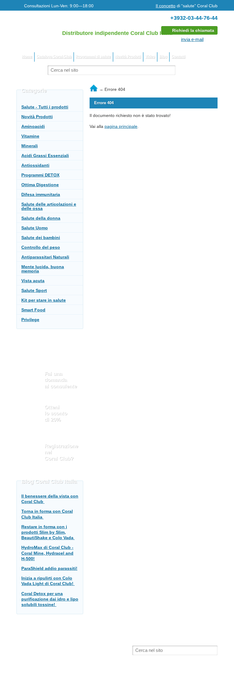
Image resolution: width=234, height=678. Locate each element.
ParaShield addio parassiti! (49, 568)
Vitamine (30, 136)
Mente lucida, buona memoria (42, 268)
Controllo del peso (40, 247)
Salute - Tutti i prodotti (44, 106)
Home (27, 56)
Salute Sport (34, 290)
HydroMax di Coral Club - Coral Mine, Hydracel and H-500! (47, 553)
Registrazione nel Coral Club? (61, 452)
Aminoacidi (33, 126)
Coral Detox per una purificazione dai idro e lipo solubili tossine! (49, 599)
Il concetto (166, 5)
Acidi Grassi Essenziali (45, 155)
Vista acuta (32, 280)
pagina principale (121, 126)
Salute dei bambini (40, 237)
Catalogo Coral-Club (54, 56)
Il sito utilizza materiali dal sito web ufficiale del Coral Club (80, 644)
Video (150, 56)
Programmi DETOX (40, 175)
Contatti (178, 56)
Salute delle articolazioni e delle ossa (48, 206)
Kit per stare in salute (43, 300)
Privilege (30, 319)
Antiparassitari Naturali (45, 257)
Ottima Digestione (40, 184)
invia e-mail (192, 39)
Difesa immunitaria (40, 194)
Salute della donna (40, 218)
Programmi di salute (93, 56)
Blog (163, 56)
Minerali (29, 145)
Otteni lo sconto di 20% (55, 413)
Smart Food (33, 309)
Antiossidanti (35, 165)
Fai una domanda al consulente (60, 380)
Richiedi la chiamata (193, 30)
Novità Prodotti (128, 56)
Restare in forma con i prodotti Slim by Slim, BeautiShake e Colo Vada (48, 532)
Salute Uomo (34, 227)
